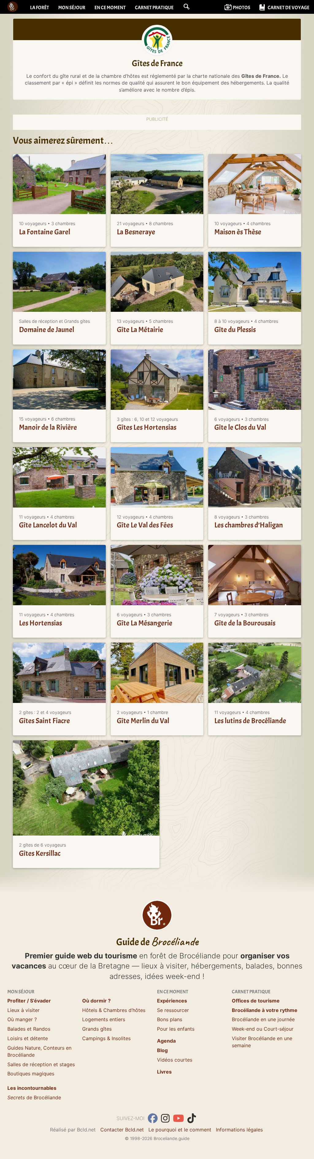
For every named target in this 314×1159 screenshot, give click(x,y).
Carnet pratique (154, 8)
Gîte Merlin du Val (143, 720)
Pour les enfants (175, 1029)
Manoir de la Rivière (48, 427)
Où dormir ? (96, 1001)
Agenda (166, 1041)
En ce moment (110, 8)
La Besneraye (136, 231)
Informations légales (239, 1130)
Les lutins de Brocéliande (250, 720)
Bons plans (169, 1019)
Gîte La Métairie (140, 329)
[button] (186, 6)
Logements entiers (103, 1019)
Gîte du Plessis (235, 329)
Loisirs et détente (27, 1038)
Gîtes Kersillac (39, 853)
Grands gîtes (97, 1029)
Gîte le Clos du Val (240, 427)
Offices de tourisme (256, 1001)
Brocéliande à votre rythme (264, 1010)
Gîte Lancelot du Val (48, 525)
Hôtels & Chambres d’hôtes (113, 1010)
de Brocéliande (34, 1097)
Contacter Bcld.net (122, 1130)
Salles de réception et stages (41, 1064)
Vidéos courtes (174, 1060)
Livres (164, 1072)
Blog (162, 1050)
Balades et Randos (28, 1029)
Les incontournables (31, 1088)
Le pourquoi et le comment (179, 1130)
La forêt (39, 8)
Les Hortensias (40, 623)
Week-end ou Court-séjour (262, 1029)
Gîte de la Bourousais (244, 623)
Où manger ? (22, 1019)
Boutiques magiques (30, 1073)
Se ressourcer (173, 1010)
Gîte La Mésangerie (144, 623)
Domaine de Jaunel (46, 329)
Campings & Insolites (106, 1038)
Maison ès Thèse (237, 231)
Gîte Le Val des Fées (145, 525)
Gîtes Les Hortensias (146, 427)
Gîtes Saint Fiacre (44, 720)
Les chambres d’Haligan (248, 525)
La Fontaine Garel (44, 231)
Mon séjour (71, 8)
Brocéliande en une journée (263, 1019)
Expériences (172, 1001)
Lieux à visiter (23, 1010)
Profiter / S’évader (29, 1001)
